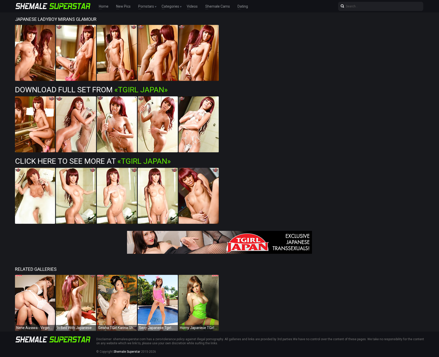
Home (103, 6)
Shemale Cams (217, 6)
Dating (243, 6)
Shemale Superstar (127, 351)
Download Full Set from (91, 89)
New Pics (123, 6)
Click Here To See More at (93, 161)
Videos (192, 6)
